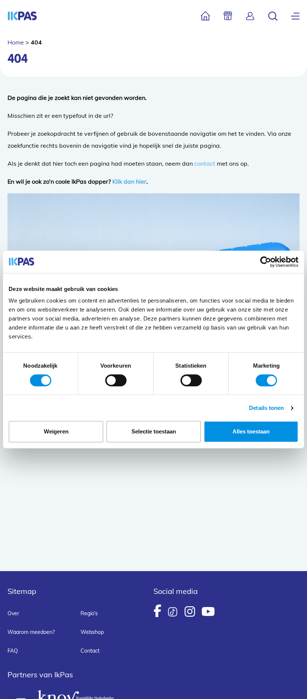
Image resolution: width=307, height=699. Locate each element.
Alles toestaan (251, 431)
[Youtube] (208, 611)
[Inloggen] (250, 16)
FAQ (12, 650)
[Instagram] (190, 611)
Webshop (92, 632)
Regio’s (89, 613)
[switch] (116, 380)
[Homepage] (22, 16)
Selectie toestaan (153, 431)
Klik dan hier (129, 181)
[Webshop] (227, 16)
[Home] (205, 16)
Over (13, 613)
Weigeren (56, 431)
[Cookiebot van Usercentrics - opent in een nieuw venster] (265, 261)
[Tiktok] (172, 611)
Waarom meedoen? (31, 632)
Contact (90, 650)
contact (204, 163)
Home (15, 42)
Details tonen (266, 408)
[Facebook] (157, 610)
